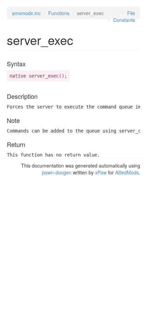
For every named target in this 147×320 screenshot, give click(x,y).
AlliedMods (127, 172)
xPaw (101, 172)
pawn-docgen (56, 172)
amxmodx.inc (26, 13)
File (131, 13)
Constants (124, 19)
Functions (58, 13)
